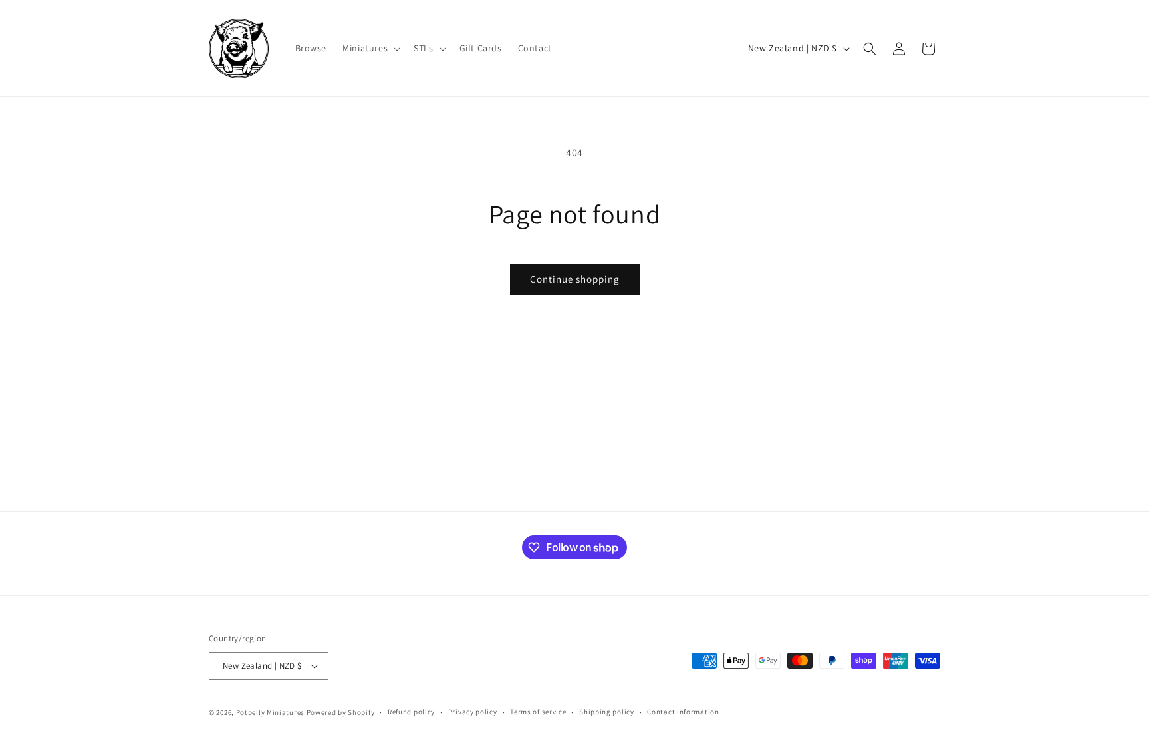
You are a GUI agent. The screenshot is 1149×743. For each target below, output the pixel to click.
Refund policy (411, 711)
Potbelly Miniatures (270, 712)
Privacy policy (472, 711)
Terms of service (538, 711)
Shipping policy (606, 711)
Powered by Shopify (341, 712)
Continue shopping (575, 279)
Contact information (683, 711)
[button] (370, 48)
